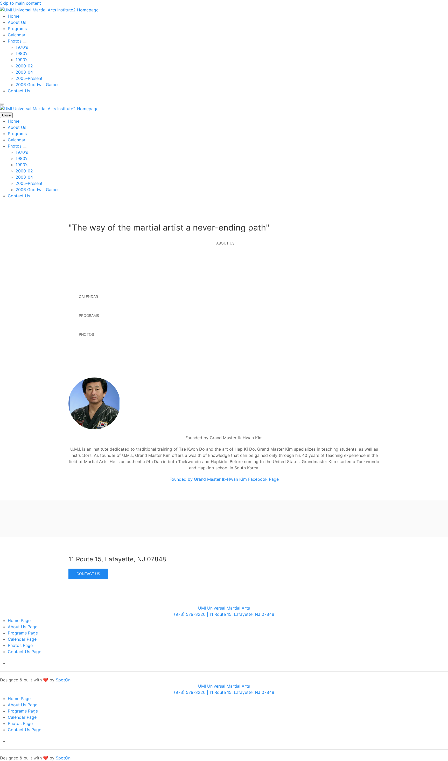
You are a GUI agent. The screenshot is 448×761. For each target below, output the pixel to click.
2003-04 (24, 72)
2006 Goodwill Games (37, 84)
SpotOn (63, 679)
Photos (15, 41)
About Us (17, 22)
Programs (17, 28)
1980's (22, 53)
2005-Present (29, 78)
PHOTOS (86, 334)
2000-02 (24, 65)
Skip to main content (20, 3)
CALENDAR (88, 296)
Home (13, 16)
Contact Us (19, 90)
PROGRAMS (89, 315)
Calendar (16, 34)
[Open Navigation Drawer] (2, 103)
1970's (22, 47)
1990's (22, 59)
